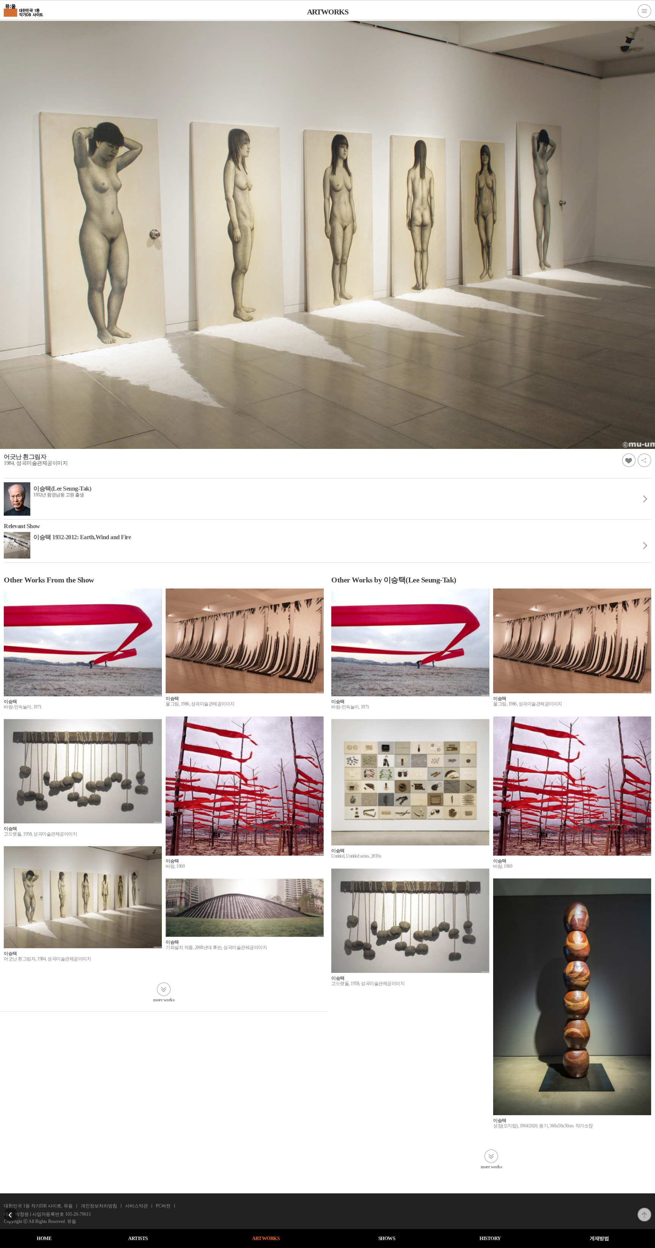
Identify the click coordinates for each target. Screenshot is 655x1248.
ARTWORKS (265, 1238)
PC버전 (163, 1206)
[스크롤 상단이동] (644, 1210)
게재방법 (599, 1238)
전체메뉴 (644, 11)
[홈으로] (24, 9)
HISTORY (490, 1238)
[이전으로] (10, 1210)
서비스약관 (136, 1206)
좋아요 (629, 460)
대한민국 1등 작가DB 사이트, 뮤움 (38, 1206)
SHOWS (386, 1238)
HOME (44, 1238)
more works (163, 999)
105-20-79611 (78, 1214)
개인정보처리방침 (99, 1206)
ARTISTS (138, 1238)
